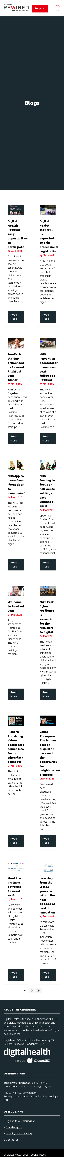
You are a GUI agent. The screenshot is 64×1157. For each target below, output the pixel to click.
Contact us (12, 1139)
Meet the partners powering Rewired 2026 (14, 887)
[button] (40, 8)
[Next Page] (31, 990)
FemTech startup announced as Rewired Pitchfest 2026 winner (16, 367)
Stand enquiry (14, 1127)
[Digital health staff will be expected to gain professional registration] (48, 263)
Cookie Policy (38, 1154)
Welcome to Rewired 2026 (16, 606)
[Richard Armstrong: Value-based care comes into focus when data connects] (16, 781)
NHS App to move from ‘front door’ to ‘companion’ (16, 484)
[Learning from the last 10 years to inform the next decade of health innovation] (48, 921)
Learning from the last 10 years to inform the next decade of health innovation (47, 895)
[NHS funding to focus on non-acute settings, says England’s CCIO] (48, 515)
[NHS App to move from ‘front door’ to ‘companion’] (16, 515)
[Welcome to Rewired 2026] (16, 643)
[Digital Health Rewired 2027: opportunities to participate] (16, 263)
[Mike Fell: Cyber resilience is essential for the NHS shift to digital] (48, 643)
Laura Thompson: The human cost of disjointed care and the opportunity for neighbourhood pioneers (51, 753)
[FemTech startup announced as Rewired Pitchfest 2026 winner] (16, 391)
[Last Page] (38, 990)
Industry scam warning (19, 1133)
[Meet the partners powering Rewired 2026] (16, 921)
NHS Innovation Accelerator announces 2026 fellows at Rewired (49, 367)
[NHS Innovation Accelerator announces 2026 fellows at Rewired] (48, 391)
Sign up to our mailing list (20, 1121)
